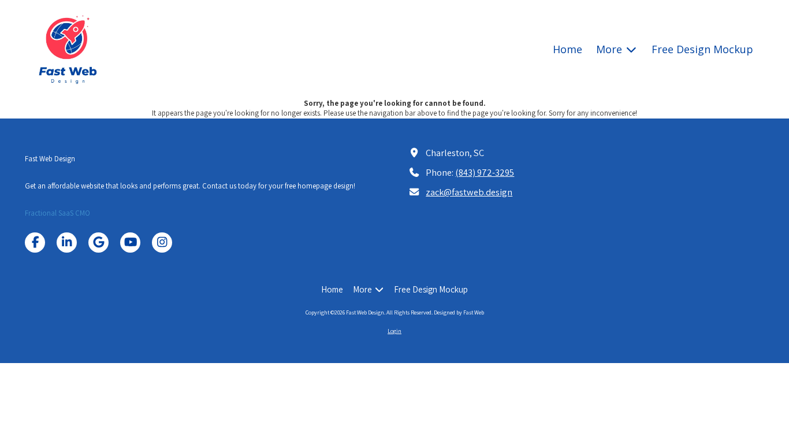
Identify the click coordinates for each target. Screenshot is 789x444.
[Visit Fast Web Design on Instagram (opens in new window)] (162, 242)
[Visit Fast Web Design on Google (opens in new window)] (98, 242)
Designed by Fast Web (459, 312)
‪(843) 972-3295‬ (484, 172)
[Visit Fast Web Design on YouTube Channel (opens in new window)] (130, 242)
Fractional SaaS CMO (57, 213)
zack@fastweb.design (469, 192)
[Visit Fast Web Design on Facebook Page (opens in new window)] (35, 242)
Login (394, 331)
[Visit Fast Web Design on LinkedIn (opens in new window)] (67, 242)
